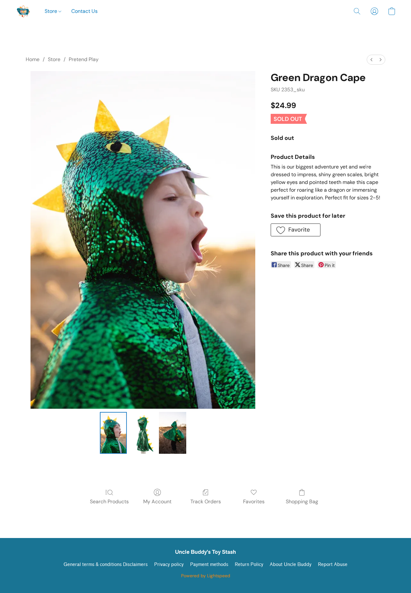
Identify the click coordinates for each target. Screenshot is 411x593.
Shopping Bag (302, 501)
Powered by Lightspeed (205, 576)
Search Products (109, 501)
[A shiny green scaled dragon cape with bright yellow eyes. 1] (142, 433)
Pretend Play (84, 59)
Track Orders (205, 501)
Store (51, 11)
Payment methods (209, 564)
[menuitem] (371, 59)
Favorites (254, 501)
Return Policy (249, 564)
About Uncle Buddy (290, 564)
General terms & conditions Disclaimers (106, 564)
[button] (23, 11)
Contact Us (84, 11)
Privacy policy (169, 564)
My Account (157, 501)
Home (32, 59)
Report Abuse (332, 564)
